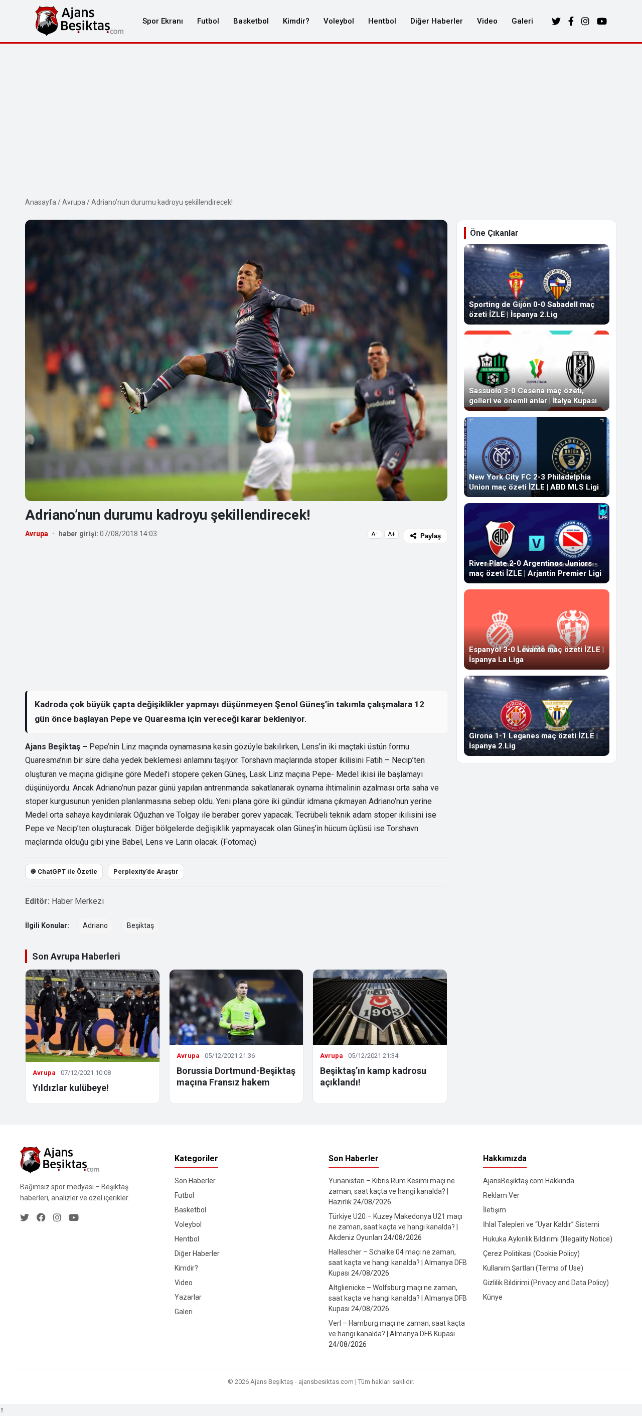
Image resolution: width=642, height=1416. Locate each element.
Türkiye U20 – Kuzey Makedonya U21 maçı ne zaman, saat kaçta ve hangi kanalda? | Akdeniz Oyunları (395, 1226)
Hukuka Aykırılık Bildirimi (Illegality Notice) (547, 1239)
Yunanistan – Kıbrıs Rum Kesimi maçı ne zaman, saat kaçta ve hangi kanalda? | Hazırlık (392, 1191)
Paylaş (430, 536)
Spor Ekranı (162, 21)
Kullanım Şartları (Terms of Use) (533, 1268)
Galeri (522, 21)
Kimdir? (296, 21)
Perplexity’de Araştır (146, 871)
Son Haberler (195, 1181)
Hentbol (382, 21)
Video (487, 21)
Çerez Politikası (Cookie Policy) (531, 1253)
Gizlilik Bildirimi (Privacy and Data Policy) (546, 1283)
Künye (493, 1297)
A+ (391, 534)
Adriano (95, 925)
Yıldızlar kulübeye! (71, 1087)
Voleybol (339, 21)
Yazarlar (188, 1297)
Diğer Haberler (436, 21)
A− (375, 534)
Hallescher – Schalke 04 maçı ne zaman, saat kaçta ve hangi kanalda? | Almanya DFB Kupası (398, 1262)
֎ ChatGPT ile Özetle (64, 871)
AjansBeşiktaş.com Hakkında (528, 1181)
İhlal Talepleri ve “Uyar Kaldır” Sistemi (541, 1224)
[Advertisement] (321, 119)
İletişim (494, 1210)
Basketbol (251, 21)
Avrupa (73, 202)
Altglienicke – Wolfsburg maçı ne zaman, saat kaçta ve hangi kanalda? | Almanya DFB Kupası (398, 1298)
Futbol (208, 21)
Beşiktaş (140, 925)
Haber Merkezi (78, 901)
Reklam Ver (501, 1195)
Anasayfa (40, 202)
